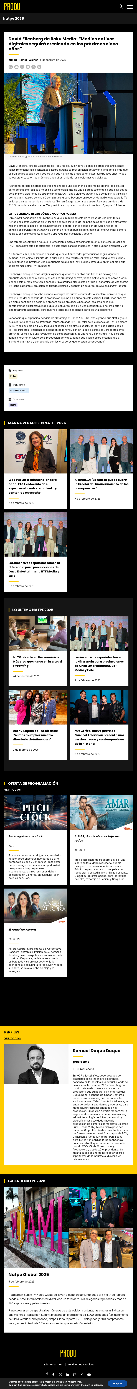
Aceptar (117, 1383)
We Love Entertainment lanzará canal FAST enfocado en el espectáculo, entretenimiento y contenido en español (33, 486)
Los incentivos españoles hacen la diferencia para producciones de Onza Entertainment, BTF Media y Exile (34, 569)
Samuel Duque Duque (96, 1051)
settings (98, 1385)
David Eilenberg (18, 390)
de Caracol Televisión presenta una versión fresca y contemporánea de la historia (99, 737)
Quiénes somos (52, 1364)
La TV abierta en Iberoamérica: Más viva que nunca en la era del (37, 661)
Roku (13, 376)
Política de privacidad (81, 1364)
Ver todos (12, 789)
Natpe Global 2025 (29, 1275)
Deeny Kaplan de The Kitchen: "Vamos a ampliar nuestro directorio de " (35, 735)
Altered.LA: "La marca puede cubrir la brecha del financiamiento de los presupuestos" (101, 484)
